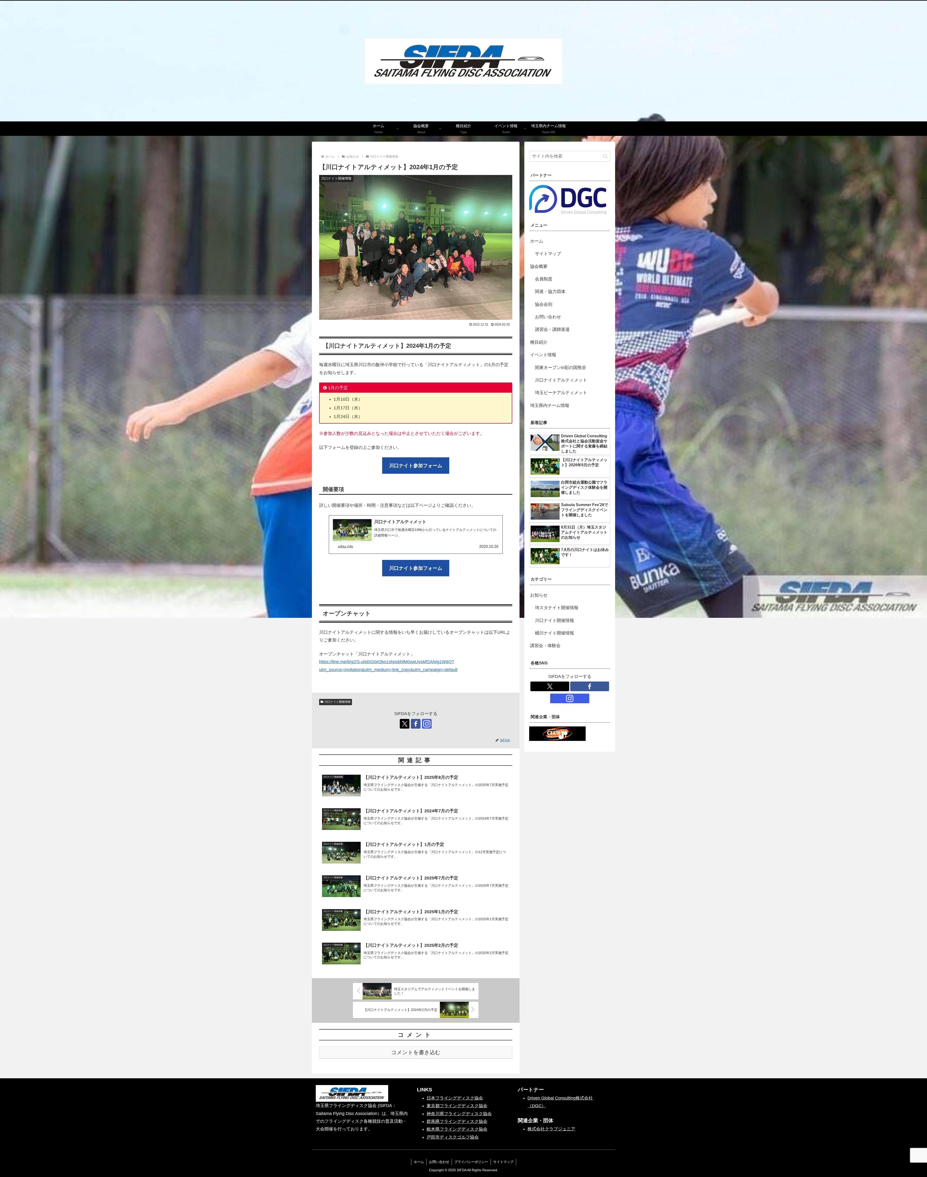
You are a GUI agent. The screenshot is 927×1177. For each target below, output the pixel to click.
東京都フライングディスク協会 (457, 1105)
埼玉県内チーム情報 (549, 405)
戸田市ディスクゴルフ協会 (453, 1137)
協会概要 (539, 266)
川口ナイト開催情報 (337, 701)
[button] (605, 156)
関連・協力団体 (550, 291)
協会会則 (543, 304)
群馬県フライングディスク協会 (457, 1121)
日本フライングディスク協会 (455, 1098)
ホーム (536, 241)
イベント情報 (543, 354)
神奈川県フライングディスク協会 (459, 1113)
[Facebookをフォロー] (416, 724)
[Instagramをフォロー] (427, 724)
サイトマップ (548, 253)
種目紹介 (539, 342)
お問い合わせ (548, 316)
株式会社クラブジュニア (551, 1129)
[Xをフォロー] (404, 724)
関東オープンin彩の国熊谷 (560, 367)
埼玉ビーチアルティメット (561, 392)
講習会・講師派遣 (552, 329)
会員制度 (543, 279)
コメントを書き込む (416, 1052)
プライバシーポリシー (471, 1162)
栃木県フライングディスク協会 (457, 1129)
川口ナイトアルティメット (561, 380)
